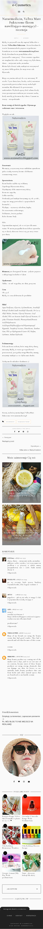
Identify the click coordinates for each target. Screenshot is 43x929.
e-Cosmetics (21, 5)
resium (10, 647)
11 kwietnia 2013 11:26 (22, 656)
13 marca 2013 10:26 (25, 633)
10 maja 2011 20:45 (21, 594)
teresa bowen (12, 633)
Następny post (8, 441)
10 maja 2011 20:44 (21, 579)
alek (9, 609)
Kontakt (19, 915)
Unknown (11, 656)
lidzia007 (10, 558)
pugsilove (11, 579)
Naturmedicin (10, 421)
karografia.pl (27, 925)
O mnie (9, 915)
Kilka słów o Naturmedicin (30, 450)
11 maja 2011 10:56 (16, 609)
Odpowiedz (11, 573)
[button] (10, 10)
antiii (9, 594)
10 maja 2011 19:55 (20, 558)
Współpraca (31, 915)
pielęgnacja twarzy (24, 421)
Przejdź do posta (21, 499)
